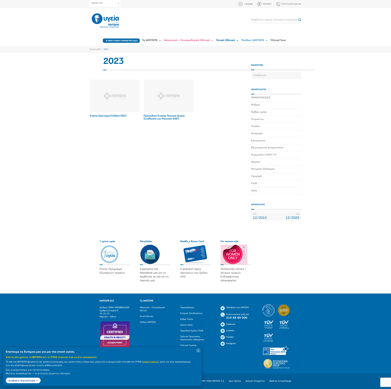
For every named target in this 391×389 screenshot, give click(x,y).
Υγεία (254, 190)
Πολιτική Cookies (188, 345)
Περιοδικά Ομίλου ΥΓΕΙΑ (191, 331)
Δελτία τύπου (186, 325)
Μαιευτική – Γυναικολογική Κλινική (187, 40)
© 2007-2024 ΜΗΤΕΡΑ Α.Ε (211, 381)
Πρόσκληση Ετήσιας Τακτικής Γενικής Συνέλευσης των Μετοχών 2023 (164, 117)
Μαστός (255, 162)
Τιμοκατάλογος (187, 307)
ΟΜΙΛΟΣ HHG (96, 3)
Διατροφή (257, 133)
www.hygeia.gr (150, 361)
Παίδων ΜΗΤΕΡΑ (252, 40)
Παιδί (254, 183)
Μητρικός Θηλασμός (263, 169)
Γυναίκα (255, 126)
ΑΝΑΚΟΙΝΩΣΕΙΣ (261, 97)
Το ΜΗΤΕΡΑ (149, 40)
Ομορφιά (256, 176)
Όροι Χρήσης (235, 381)
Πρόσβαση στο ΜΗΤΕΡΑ (237, 307)
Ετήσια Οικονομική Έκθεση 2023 (108, 116)
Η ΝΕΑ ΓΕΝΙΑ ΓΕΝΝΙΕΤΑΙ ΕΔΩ (122, 41)
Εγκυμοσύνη (258, 140)
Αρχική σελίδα (95, 49)
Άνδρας (255, 105)
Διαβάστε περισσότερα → (23, 380)
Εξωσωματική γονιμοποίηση (267, 147)
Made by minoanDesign (280, 381)
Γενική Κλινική (225, 40)
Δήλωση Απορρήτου (255, 381)
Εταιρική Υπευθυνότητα (191, 313)
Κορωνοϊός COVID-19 (263, 155)
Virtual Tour (278, 40)
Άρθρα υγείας (259, 112)
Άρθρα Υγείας (186, 319)
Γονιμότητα (257, 119)
